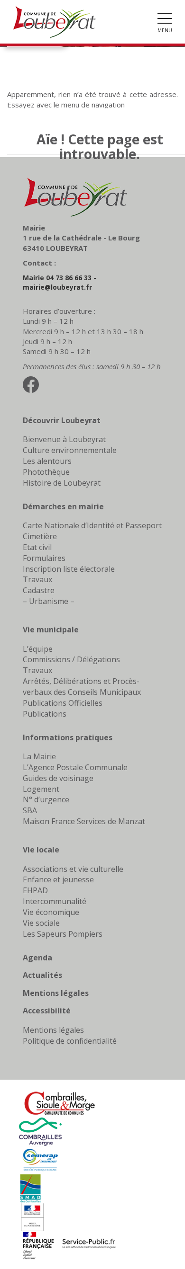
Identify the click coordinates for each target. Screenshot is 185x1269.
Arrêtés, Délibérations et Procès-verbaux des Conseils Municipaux (82, 686)
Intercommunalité (54, 901)
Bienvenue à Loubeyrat (64, 439)
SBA (30, 810)
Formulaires (44, 558)
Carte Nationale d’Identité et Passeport (92, 525)
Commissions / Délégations (71, 659)
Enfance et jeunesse (58, 879)
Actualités (42, 975)
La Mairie (39, 756)
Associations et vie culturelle (73, 869)
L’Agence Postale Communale (75, 767)
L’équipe (38, 649)
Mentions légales (56, 993)
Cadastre (39, 590)
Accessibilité (47, 1010)
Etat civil (37, 547)
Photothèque (46, 472)
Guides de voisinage (58, 778)
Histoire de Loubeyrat (62, 483)
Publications (44, 714)
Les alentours (47, 461)
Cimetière (40, 536)
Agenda (37, 957)
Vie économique (51, 912)
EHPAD (35, 890)
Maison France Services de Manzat (84, 821)
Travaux (37, 579)
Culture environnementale (70, 450)
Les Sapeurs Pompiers (62, 934)
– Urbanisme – (48, 601)
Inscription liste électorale (69, 569)
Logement (41, 789)
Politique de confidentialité (70, 1041)
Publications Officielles (62, 703)
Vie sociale (41, 923)
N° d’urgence (46, 799)
